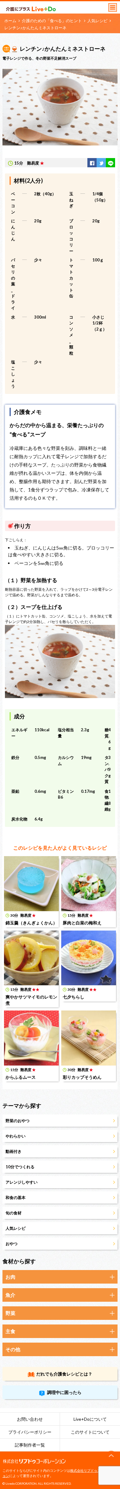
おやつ (12, 1243)
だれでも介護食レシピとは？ (64, 1373)
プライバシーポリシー (29, 1432)
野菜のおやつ (18, 1120)
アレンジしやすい (22, 1182)
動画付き (14, 1151)
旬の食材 (14, 1212)
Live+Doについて (90, 1419)
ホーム (10, 20)
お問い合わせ (30, 1419)
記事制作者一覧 (30, 1444)
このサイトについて (90, 1432)
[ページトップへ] (111, 1455)
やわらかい (16, 1136)
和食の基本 (16, 1197)
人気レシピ (97, 20)
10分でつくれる (20, 1166)
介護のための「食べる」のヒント (52, 20)
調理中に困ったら (64, 1392)
